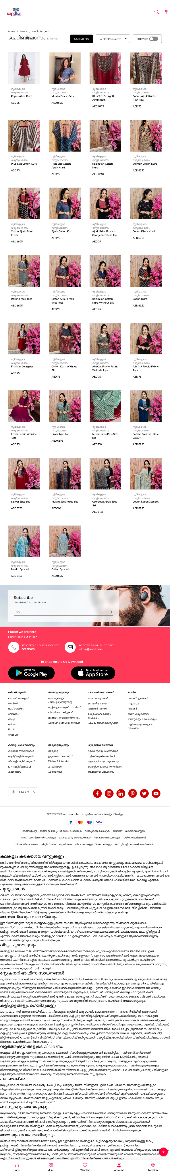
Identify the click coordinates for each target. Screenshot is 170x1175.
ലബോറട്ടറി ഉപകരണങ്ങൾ (103, 750)
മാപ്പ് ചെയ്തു (15, 708)
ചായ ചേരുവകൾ (98, 698)
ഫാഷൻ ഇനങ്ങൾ (138, 698)
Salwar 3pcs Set (20, 501)
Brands (23, 31)
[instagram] (109, 793)
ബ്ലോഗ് (117, 830)
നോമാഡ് (13, 713)
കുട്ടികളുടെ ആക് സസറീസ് (64, 707)
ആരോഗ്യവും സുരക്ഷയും (103, 761)
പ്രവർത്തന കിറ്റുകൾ (60, 712)
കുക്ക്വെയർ (55, 766)
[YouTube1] (156, 793)
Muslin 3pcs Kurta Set (65, 501)
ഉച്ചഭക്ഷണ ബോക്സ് (60, 756)
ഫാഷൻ (132, 708)
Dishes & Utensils (58, 761)
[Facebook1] (97, 793)
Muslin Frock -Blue (63, 96)
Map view (142, 38)
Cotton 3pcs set (60, 569)
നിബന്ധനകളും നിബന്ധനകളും (93, 844)
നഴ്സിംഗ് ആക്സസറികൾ (101, 756)
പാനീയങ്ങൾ (55, 771)
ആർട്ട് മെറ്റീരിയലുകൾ (20, 756)
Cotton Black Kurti (144, 231)
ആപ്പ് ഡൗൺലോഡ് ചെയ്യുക (38, 837)
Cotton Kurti (140, 298)
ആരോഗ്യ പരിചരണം (101, 771)
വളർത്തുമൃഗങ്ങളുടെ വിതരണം (140, 726)
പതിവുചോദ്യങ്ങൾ (134, 837)
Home (11, 31)
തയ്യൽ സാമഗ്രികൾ (21, 750)
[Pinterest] (132, 793)
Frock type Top (60, 434)
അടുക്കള (53, 750)
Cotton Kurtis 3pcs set (145, 501)
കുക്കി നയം (65, 844)
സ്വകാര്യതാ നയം (26, 844)
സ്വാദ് (12, 724)
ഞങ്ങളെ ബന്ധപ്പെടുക (107, 837)
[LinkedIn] (120, 793)
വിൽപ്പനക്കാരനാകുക (97, 830)
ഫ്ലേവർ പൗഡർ (97, 708)
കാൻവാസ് (14, 771)
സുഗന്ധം (133, 703)
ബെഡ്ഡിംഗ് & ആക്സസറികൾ (105, 766)
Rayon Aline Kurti (21, 96)
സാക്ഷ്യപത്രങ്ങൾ (141, 844)
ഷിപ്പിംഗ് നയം (48, 844)
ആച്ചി (11, 719)
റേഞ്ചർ (13, 734)
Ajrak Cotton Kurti (62, 231)
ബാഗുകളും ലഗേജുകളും (142, 719)
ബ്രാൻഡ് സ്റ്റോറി (135, 830)
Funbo (12, 729)
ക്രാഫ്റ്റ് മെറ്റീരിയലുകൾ (21, 761)
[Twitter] (144, 793)
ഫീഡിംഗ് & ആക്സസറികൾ (64, 722)
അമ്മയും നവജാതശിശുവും (64, 717)
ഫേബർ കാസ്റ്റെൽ (18, 698)
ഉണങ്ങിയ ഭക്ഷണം (98, 703)
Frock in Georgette (22, 366)
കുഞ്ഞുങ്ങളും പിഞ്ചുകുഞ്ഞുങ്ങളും (60, 700)
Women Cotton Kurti (145, 163)
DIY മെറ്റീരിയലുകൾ (19, 766)
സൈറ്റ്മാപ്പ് (120, 844)
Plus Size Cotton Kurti (24, 163)
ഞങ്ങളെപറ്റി (29, 830)
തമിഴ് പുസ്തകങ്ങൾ (138, 713)
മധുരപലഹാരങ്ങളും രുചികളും (99, 715)
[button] (157, 12)
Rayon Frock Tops (21, 298)
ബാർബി (12, 703)
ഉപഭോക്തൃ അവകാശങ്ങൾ (75, 837)
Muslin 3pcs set (20, 569)
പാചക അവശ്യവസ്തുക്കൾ (103, 722)
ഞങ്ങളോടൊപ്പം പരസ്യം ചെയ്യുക (60, 830)
